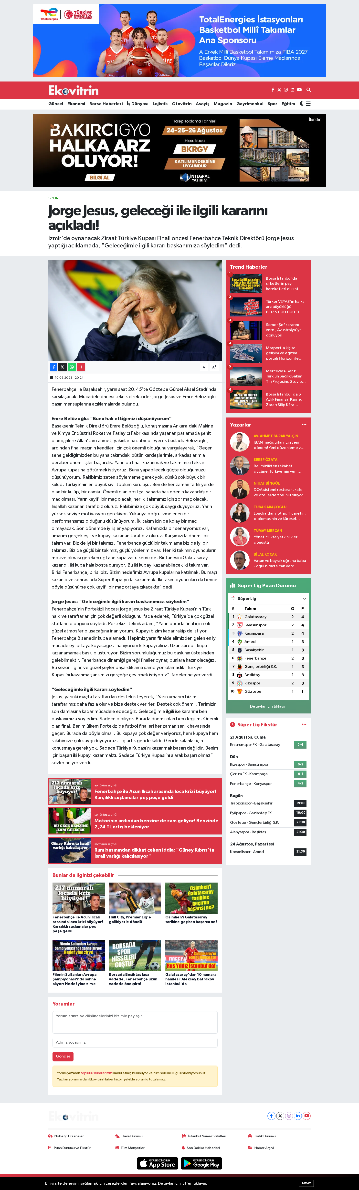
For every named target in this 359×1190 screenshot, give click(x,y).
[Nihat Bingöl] (240, 489)
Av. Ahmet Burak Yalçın (276, 436)
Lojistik (160, 104)
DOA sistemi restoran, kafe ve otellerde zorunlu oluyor (278, 492)
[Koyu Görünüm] (302, 104)
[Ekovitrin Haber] (74, 90)
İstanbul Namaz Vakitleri (207, 1136)
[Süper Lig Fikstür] (304, 725)
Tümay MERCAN (268, 531)
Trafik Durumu (265, 1136)
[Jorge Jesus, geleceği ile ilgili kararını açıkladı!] (135, 310)
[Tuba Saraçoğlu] (240, 513)
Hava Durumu (132, 1136)
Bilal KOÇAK (265, 554)
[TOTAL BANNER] (179, 41)
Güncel (55, 104)
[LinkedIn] (298, 1116)
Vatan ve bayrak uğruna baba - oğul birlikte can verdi (280, 563)
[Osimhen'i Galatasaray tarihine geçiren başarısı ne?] (191, 898)
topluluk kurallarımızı (97, 1073)
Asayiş (203, 104)
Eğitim (288, 104)
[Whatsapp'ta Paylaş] (72, 367)
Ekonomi (76, 104)
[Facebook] (271, 1116)
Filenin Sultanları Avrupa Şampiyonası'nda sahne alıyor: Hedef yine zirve (74, 979)
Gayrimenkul (250, 104)
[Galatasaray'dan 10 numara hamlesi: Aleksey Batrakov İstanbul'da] (191, 955)
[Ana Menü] (307, 104)
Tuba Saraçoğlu (270, 507)
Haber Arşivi (264, 1148)
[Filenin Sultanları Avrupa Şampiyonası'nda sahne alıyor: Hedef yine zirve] (79, 955)
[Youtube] (307, 1116)
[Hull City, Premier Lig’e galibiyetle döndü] (135, 898)
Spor (272, 104)
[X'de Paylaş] (62, 367)
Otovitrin (182, 104)
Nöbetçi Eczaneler (69, 1136)
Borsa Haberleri (106, 104)
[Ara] (308, 90)
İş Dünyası (137, 104)
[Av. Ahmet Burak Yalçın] (240, 442)
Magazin (223, 104)
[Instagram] (289, 1116)
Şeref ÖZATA (265, 460)
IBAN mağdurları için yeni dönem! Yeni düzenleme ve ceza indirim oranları (278, 445)
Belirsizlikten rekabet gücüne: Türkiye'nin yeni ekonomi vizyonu (275, 469)
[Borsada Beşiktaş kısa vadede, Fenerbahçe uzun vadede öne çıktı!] (135, 955)
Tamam (306, 1183)
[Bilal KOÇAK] (240, 560)
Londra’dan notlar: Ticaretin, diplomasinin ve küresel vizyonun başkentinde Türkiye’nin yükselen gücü (280, 516)
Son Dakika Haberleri (203, 1148)
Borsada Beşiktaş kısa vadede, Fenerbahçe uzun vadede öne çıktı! (133, 979)
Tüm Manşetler (133, 1148)
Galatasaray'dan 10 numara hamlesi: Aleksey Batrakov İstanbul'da (190, 979)
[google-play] (201, 1163)
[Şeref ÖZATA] (240, 465)
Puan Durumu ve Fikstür (72, 1148)
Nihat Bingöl (267, 483)
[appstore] (158, 1163)
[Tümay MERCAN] (240, 536)
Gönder (63, 1056)
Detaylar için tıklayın (268, 706)
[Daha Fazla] (81, 367)
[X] (280, 1116)
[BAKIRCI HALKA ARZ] (179, 150)
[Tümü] (304, 425)
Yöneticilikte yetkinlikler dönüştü (275, 539)
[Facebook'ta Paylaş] (53, 367)
